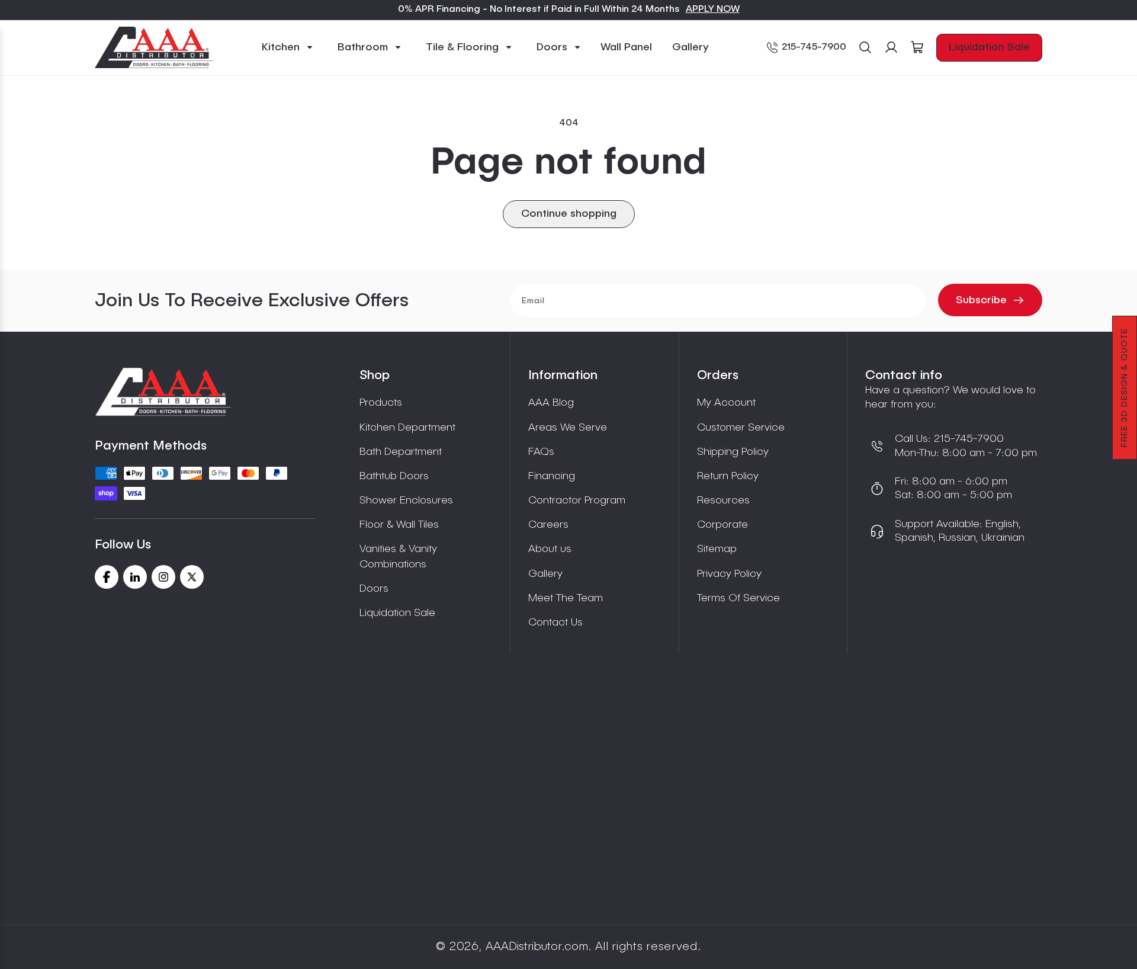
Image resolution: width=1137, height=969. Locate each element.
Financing (551, 476)
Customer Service (741, 427)
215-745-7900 (814, 47)
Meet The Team (565, 598)
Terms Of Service (738, 598)
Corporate (722, 524)
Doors (373, 588)
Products (380, 402)
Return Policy (728, 476)
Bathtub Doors (394, 476)
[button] (288, 48)
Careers (548, 524)
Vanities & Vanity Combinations (398, 556)
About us (549, 549)
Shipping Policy (733, 452)
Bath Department (400, 452)
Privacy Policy (729, 574)
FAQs (541, 452)
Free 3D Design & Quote (1124, 387)
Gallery (545, 574)
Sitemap (717, 549)
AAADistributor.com (537, 947)
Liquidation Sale (989, 47)
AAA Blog (551, 402)
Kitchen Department (407, 427)
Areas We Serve (567, 427)
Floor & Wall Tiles (399, 524)
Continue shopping (568, 213)
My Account (726, 402)
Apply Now (713, 9)
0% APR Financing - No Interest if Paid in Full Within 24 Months (539, 9)
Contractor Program (576, 500)
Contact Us (555, 622)
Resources (723, 500)
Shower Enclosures (406, 500)
